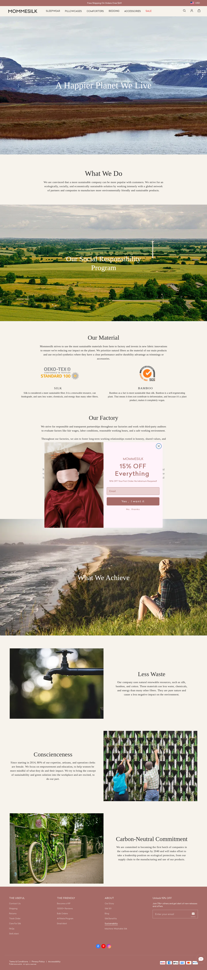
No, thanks (133, 509)
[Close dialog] (158, 446)
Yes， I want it (133, 501)
